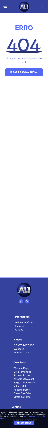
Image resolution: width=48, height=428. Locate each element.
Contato (16, 406)
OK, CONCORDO (24, 423)
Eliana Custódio (22, 393)
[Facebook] (21, 301)
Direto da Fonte (22, 396)
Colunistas (19, 362)
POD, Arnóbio (21, 352)
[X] (27, 301)
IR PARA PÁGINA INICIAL (24, 72)
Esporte (19, 326)
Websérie (19, 349)
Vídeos (18, 339)
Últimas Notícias (24, 322)
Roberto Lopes (21, 375)
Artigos (19, 329)
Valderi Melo (20, 386)
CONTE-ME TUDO (24, 345)
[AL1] (24, 289)
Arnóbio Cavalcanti (24, 379)
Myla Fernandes (22, 371)
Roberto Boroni (22, 389)
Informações (22, 316)
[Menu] (5, 7)
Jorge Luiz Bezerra (24, 382)
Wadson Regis (21, 368)
